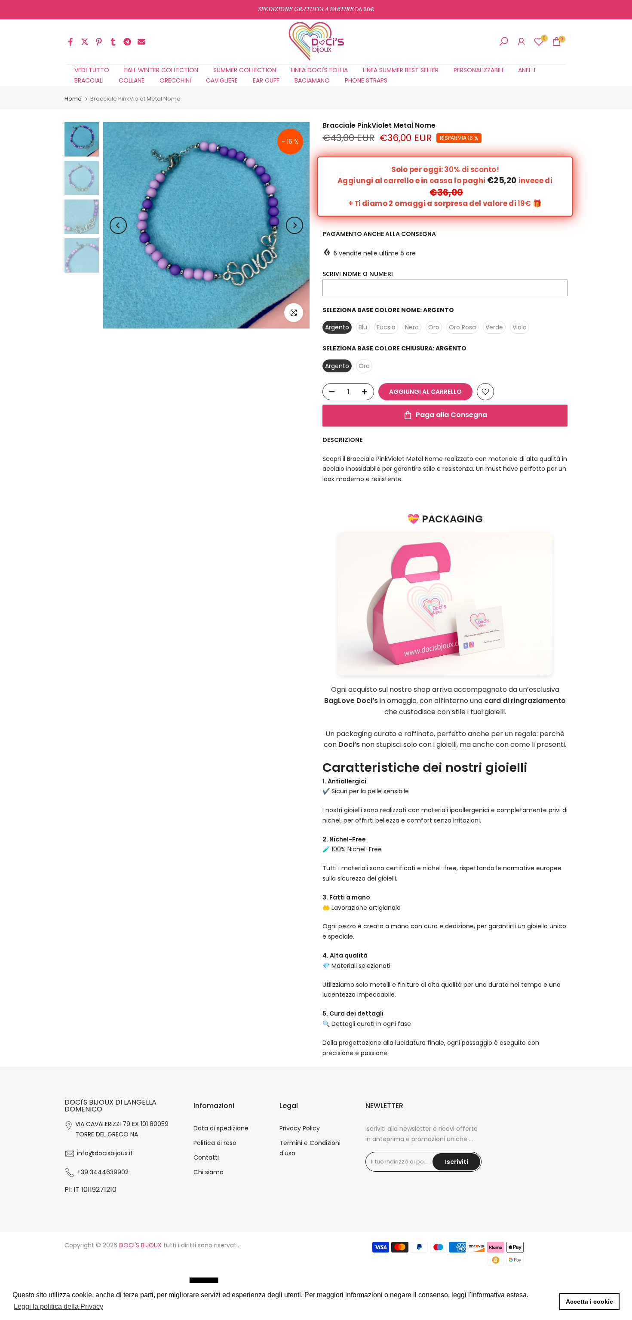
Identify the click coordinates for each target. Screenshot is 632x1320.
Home (73, 98)
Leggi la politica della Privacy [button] (58, 1306)
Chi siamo (208, 1172)
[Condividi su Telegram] (127, 42)
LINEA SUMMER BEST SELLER (401, 70)
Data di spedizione (221, 1128)
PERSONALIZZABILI (478, 70)
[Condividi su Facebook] (70, 42)
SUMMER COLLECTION (244, 70)
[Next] (294, 225)
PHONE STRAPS (366, 80)
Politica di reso (214, 1143)
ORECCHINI (175, 80)
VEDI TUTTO (91, 70)
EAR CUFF (266, 80)
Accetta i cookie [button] (589, 1301)
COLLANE (131, 80)
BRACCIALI (89, 80)
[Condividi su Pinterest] (99, 42)
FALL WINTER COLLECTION (161, 70)
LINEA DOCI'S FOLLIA (319, 70)
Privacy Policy (299, 1128)
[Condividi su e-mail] (141, 42)
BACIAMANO (312, 80)
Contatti (206, 1157)
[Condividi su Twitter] (85, 42)
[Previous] (118, 225)
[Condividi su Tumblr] (113, 42)
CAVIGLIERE (222, 80)
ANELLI (526, 70)
